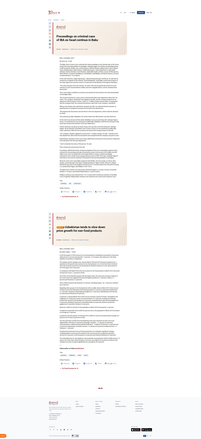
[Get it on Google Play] (146, 429)
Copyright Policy (139, 408)
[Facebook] (53, 429)
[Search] (121, 12)
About (96, 404)
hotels (79, 355)
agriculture (63, 355)
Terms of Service (139, 404)
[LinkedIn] (67, 429)
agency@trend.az (53, 419)
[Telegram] (64, 429)
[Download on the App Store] (135, 429)
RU (150, 435)
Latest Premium (79, 406)
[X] (57, 429)
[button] (49, 23)
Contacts (97, 408)
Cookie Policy (138, 411)
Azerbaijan (63, 183)
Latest (77, 404)
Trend (73, 75)
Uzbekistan (72, 355)
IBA (70, 183)
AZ (147, 435)
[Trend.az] (54, 12)
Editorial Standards (100, 411)
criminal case (77, 183)
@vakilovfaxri (79, 348)
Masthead (97, 406)
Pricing (117, 404)
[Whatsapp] (50, 429)
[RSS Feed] (71, 429)
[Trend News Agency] (53, 403)
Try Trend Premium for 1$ (70, 196)
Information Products (120, 406)
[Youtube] (60, 429)
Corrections (98, 413)
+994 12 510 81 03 (53, 417)
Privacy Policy (138, 406)
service (86, 355)
